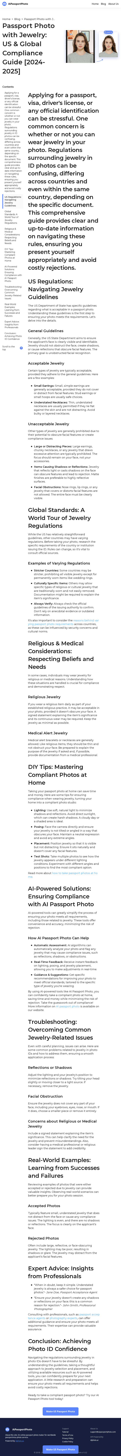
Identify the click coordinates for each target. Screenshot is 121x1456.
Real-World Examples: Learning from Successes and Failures (12, 310)
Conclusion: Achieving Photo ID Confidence (13, 336)
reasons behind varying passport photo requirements (63, 622)
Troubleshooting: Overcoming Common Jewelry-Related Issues (13, 293)
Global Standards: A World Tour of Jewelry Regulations (11, 217)
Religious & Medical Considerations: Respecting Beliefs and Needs (12, 236)
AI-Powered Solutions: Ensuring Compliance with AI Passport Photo (13, 273)
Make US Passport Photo (60, 1449)
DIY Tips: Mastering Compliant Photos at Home (10, 255)
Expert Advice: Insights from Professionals (12, 324)
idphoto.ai (19, 1441)
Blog (17, 19)
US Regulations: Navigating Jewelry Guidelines (13, 201)
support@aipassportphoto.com (103, 1432)
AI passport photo (68, 1006)
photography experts (63, 1318)
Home (6, 19)
